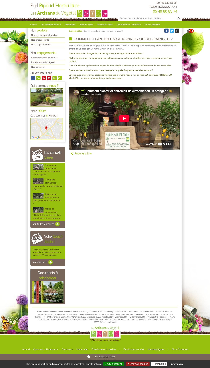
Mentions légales (156, 349)
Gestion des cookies (133, 349)
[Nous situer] (46, 129)
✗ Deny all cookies (137, 364)
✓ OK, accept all (114, 364)
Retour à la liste (83, 153)
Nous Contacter (152, 24)
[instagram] (54, 78)
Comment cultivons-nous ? (44, 57)
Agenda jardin (86, 24)
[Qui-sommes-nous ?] (46, 97)
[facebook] (33, 78)
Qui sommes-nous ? (51, 24)
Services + (67, 349)
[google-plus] (38, 78)
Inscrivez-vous (40, 262)
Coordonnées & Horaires (129, 24)
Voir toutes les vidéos (44, 224)
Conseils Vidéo (75, 31)
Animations (70, 24)
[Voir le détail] (38, 167)
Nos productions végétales (44, 35)
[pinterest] (49, 78)
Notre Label (82, 349)
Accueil (33, 24)
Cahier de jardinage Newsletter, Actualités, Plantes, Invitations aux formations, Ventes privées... (47, 252)
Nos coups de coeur (41, 44)
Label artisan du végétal (43, 62)
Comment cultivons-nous (45, 349)
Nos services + (38, 67)
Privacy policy (176, 364)
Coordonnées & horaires (103, 349)
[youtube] (44, 78)
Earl (54, 5)
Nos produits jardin (40, 40)
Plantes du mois (105, 24)
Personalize (159, 364)
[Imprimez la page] (177, 31)
